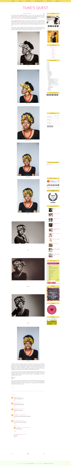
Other (50, 278)
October (49, 73)
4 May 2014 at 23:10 (20, 403)
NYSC (53, 54)
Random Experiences (52, 270)
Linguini (33, 15)
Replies (16, 425)
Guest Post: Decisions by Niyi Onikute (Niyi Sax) (56, 249)
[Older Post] (44, 453)
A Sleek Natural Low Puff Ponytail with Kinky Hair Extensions (56, 229)
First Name (49, 119)
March (49, 89)
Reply (14, 400)
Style (49, 265)
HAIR (53, 51)
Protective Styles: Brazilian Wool (56, 209)
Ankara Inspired (50, 87)
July (48, 76)
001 (14, 420)
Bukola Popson (39, 17)
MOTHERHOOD (53, 57)
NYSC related (51, 273)
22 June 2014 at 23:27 (23, 414)
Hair (49, 269)
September (49, 74)
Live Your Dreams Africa (18, 18)
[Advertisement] (23, 458)
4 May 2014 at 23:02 (20, 397)
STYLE (53, 55)
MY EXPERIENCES (53, 53)
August (49, 75)
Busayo (28, 15)
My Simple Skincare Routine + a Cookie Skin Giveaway (56, 254)
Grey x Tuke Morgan (55, 243)
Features (28, 1)
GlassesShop (16, 434)
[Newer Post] (12, 453)
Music (50, 274)
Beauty (50, 266)
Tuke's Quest (35, 7)
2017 (47, 68)
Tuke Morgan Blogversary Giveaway (56, 239)
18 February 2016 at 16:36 (26, 427)
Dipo (15, 22)
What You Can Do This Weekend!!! (52, 82)
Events (50, 277)
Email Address (53, 116)
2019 (47, 66)
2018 (47, 67)
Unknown (15, 397)
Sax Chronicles (50, 86)
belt (41, 368)
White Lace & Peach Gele (56, 233)
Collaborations (39, 1)
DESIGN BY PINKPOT (39, 463)
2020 (47, 65)
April (49, 88)
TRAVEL (53, 56)
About (20, 1)
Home (13, 1)
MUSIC (53, 52)
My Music (49, 1)
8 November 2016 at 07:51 (22, 434)
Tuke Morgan (16, 414)
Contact (58, 1)
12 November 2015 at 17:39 (19, 420)
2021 (47, 64)
